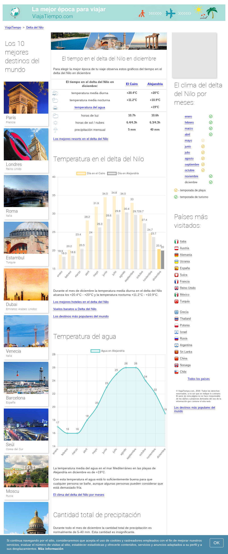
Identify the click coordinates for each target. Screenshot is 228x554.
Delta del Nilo (34, 27)
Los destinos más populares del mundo (81, 316)
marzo (189, 128)
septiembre (192, 164)
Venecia (13, 351)
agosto (189, 158)
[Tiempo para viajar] (114, 21)
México (184, 294)
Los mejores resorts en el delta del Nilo (80, 139)
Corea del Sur (14, 449)
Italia (9, 215)
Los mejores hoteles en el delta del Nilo (81, 302)
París (11, 117)
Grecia (184, 312)
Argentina (186, 345)
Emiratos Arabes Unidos (21, 309)
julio (187, 152)
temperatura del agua (90, 107)
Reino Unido (13, 169)
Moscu (12, 491)
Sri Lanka (186, 351)
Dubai (11, 304)
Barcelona (15, 398)
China (183, 358)
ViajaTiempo (13, 27)
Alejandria (155, 84)
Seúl (10, 444)
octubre (189, 170)
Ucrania (185, 261)
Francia (10, 122)
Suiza (183, 274)
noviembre (191, 176)
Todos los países (199, 379)
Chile (183, 371)
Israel (183, 332)
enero (188, 116)
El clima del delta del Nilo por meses (78, 494)
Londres (14, 164)
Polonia (184, 325)
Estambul (15, 257)
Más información (50, 548)
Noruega (185, 365)
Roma (12, 211)
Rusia (9, 496)
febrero (189, 122)
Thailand (185, 318)
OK (217, 542)
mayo (188, 140)
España (10, 402)
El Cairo (132, 84)
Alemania (186, 254)
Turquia (10, 262)
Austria (184, 248)
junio (188, 146)
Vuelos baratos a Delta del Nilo (74, 309)
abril (187, 134)
